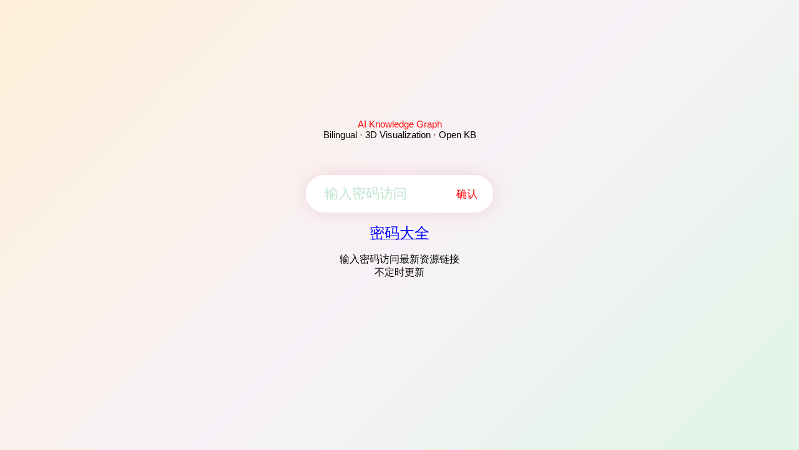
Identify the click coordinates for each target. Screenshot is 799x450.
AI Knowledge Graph (400, 124)
